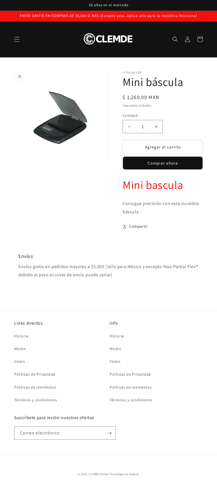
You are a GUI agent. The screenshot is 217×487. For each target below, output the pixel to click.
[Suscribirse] (109, 433)
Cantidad (130, 115)
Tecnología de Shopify (124, 474)
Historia (21, 336)
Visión (19, 361)
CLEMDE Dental (99, 474)
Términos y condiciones (35, 399)
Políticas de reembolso (35, 387)
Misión (20, 348)
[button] (17, 39)
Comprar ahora (162, 163)
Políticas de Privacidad (34, 374)
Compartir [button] (138, 226)
